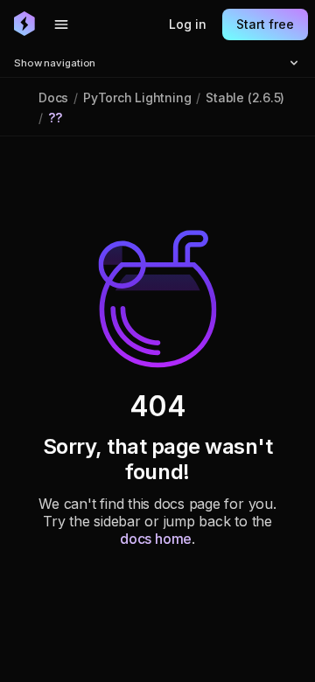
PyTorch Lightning (137, 97)
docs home (156, 538)
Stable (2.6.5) (245, 97)
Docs (53, 97)
